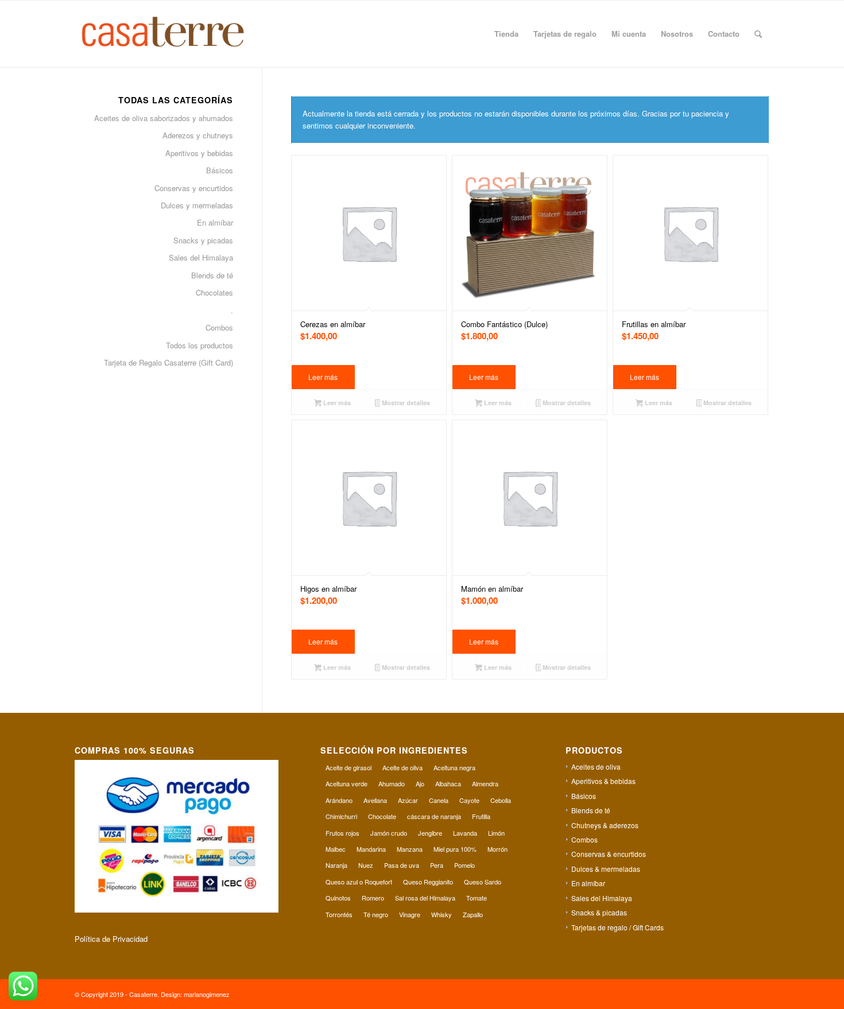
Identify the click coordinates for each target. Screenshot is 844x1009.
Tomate (476, 897)
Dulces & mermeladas (605, 869)
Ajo (420, 783)
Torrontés (339, 914)
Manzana (410, 848)
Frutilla (481, 816)
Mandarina (371, 848)
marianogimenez (207, 994)
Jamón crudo (388, 832)
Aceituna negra (454, 767)
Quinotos (338, 897)
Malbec (336, 848)
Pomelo (464, 865)
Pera (436, 865)
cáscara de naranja (434, 816)
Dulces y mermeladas (197, 205)
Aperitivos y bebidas (199, 153)
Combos (219, 327)
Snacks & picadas (599, 912)
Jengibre (430, 832)
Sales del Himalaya (201, 257)
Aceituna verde (346, 783)
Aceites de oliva (596, 766)
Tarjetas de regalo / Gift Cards (617, 927)
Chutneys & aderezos (604, 825)
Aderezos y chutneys (197, 135)
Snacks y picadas (203, 240)
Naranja (336, 865)
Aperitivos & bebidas (603, 781)
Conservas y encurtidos (193, 188)
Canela (438, 800)
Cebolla (500, 800)
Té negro (375, 914)
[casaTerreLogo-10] (176, 34)
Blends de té (212, 275)
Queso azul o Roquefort (359, 881)
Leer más (323, 377)
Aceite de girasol (348, 767)
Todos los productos (199, 345)
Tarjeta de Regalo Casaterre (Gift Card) (168, 362)
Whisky (441, 914)
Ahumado (391, 783)
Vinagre (409, 914)
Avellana (375, 800)
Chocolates (214, 292)
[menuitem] (506, 34)
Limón (496, 832)
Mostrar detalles (405, 402)
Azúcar (408, 800)
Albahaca (448, 783)
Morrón (497, 848)
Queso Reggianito (428, 881)
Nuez (365, 865)
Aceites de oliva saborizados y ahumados (163, 117)
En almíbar (215, 222)
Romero (373, 897)
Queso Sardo (482, 881)
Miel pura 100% (455, 848)
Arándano (339, 800)
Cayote (469, 800)
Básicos (219, 170)
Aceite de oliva (402, 767)
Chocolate (382, 816)
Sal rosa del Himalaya (425, 897)
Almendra (485, 783)
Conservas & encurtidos (608, 854)
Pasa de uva (401, 865)
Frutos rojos (342, 832)
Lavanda (465, 832)
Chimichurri (341, 816)
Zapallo (473, 914)
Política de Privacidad (111, 938)
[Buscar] (758, 34)
